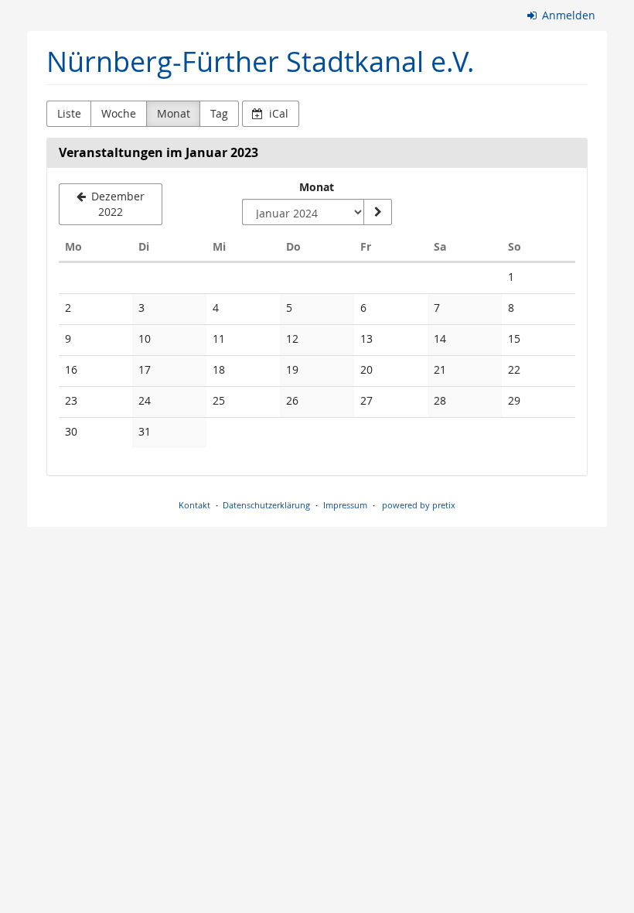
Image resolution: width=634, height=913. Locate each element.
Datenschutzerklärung (266, 505)
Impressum (345, 505)
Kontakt (194, 505)
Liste (69, 113)
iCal (277, 113)
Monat (173, 113)
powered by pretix (418, 505)
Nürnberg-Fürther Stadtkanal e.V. (260, 61)
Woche (118, 113)
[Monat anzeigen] (377, 212)
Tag (219, 113)
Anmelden (567, 15)
